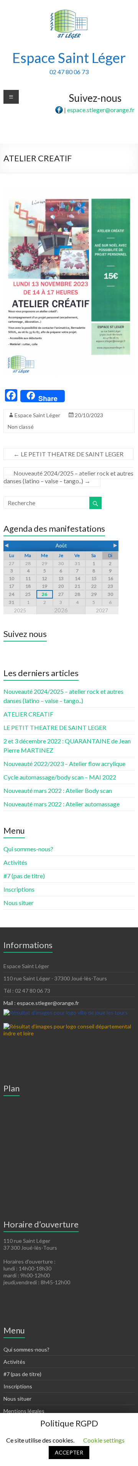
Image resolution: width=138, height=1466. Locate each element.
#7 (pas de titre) (24, 875)
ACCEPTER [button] (69, 1452)
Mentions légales (23, 1411)
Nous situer (18, 902)
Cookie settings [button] (104, 1440)
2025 (20, 610)
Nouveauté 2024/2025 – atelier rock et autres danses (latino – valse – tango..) (68, 476)
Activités (15, 862)
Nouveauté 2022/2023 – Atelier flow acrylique (64, 763)
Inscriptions (18, 889)
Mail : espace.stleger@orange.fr (41, 1003)
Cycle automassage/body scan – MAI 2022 (59, 777)
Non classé (21, 426)
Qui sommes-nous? (28, 848)
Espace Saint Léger (69, 57)
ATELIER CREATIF (28, 714)
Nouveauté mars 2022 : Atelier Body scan (57, 790)
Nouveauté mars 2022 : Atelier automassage (61, 804)
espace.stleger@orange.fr (101, 109)
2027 (102, 610)
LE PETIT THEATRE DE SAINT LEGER (68, 454)
